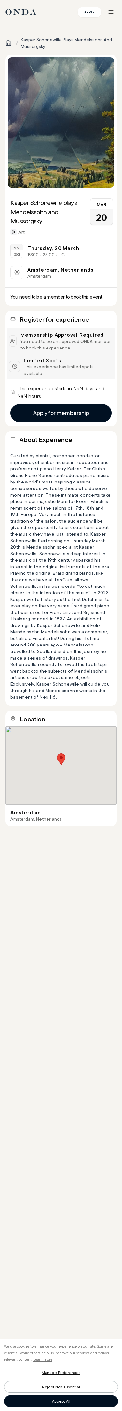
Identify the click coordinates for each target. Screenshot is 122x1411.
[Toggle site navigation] (111, 12)
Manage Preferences (61, 1372)
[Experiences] (8, 43)
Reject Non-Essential (61, 1386)
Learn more (42, 1359)
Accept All (61, 1401)
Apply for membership (61, 413)
